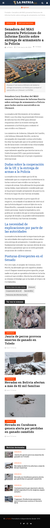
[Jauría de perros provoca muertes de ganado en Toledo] (25, 317)
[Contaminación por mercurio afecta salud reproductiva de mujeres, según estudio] (9, 488)
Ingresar (25, 7)
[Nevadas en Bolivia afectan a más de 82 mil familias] (25, 363)
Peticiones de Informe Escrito (16, 295)
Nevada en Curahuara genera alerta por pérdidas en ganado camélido (24, 428)
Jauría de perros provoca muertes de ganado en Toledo (23, 340)
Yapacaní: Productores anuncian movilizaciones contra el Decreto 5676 (28, 501)
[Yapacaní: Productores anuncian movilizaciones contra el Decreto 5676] (9, 499)
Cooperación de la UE (13, 291)
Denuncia (10, 23)
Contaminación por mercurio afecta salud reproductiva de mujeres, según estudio (29, 490)
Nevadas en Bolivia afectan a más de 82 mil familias (25, 384)
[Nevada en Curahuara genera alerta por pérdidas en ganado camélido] (25, 406)
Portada (7, 12)
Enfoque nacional (26, 23)
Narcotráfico (28, 291)
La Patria (9, 47)
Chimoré (32, 287)
